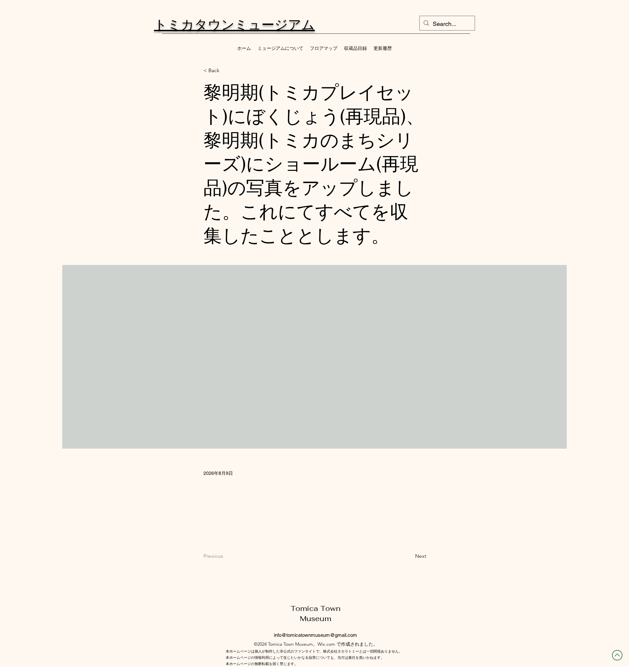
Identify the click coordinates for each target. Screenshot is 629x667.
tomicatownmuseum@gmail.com (321, 635)
